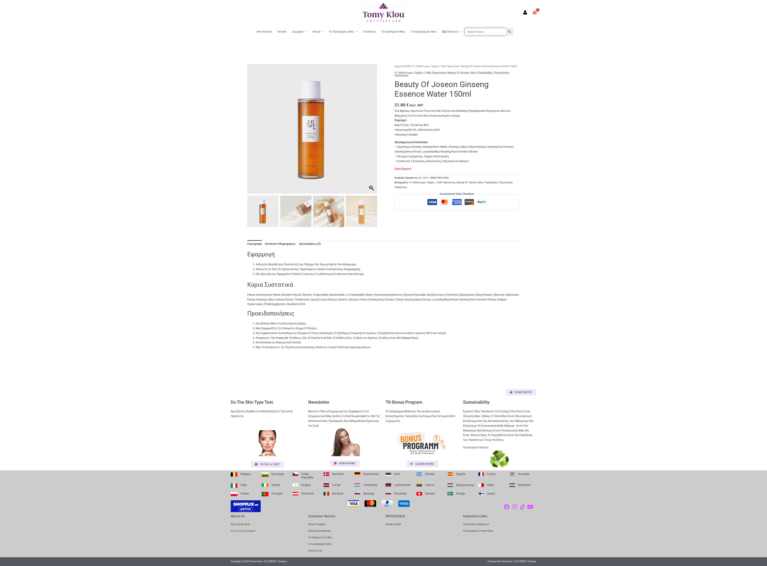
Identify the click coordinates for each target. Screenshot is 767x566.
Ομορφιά (297, 31)
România (337, 493)
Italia (243, 485)
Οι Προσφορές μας (341, 31)
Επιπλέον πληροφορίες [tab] (280, 243)
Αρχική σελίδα (402, 66)
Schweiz (430, 493)
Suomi (491, 493)
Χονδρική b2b (393, 524)
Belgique (245, 474)
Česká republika (307, 475)
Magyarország (465, 485)
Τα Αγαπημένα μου (393, 31)
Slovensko (400, 493)
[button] (372, 131)
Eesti (397, 474)
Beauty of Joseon (458, 72)
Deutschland (371, 474)
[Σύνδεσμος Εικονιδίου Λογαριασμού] (525, 12)
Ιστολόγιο (369, 31)
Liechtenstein (402, 485)
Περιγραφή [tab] (254, 243)
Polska (244, 493)
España (460, 474)
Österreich (307, 493)
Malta (490, 485)
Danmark (338, 474)
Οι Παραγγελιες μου (320, 537)
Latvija (336, 485)
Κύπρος (306, 485)
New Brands (264, 31)
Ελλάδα (430, 474)
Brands (281, 31)
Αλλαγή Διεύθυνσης (319, 530)
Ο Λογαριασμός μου (424, 31)
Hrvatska (523, 474)
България (277, 474)
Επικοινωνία (315, 550)
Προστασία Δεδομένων (476, 524)
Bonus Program (317, 524)
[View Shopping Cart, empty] (534, 12)
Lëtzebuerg (370, 485)
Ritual (316, 31)
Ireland (275, 485)
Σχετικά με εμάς (240, 524)
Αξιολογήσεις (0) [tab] (310, 243)
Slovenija (368, 493)
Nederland (524, 485)
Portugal (276, 493)
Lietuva (429, 485)
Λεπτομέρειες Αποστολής (478, 530)
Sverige (460, 493)
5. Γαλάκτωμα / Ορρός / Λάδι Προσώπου (436, 66)
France (491, 474)
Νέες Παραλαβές (482, 72)
